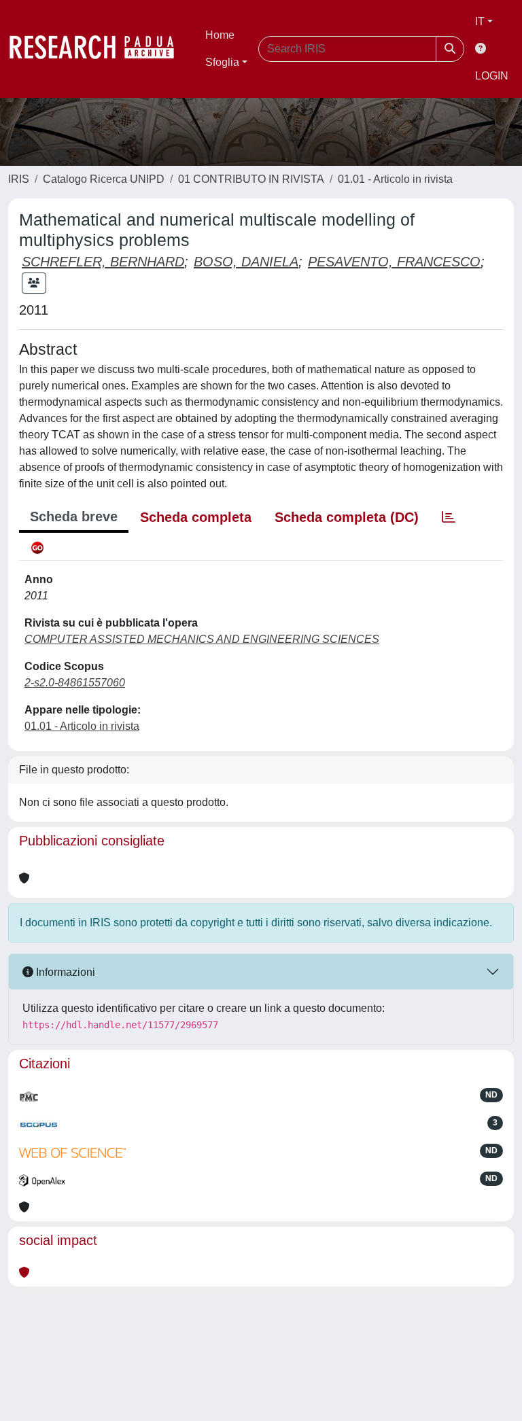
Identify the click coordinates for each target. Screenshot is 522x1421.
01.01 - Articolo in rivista (395, 179)
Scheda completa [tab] (195, 517)
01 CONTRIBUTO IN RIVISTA (251, 179)
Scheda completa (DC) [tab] (347, 517)
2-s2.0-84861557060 (74, 682)
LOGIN (491, 76)
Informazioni (64, 972)
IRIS (18, 179)
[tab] (448, 517)
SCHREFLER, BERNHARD (103, 261)
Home (219, 35)
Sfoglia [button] (222, 62)
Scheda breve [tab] (74, 516)
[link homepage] (98, 49)
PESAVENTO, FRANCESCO (394, 261)
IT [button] (480, 21)
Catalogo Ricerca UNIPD (103, 179)
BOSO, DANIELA (246, 261)
